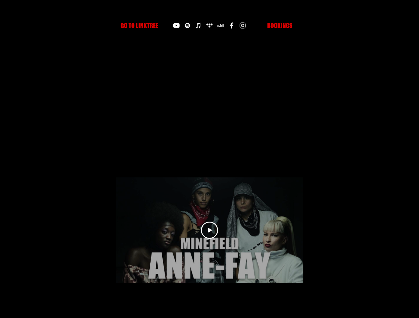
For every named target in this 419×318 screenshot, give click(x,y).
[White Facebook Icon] (232, 25)
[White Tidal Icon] (209, 25)
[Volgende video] (290, 230)
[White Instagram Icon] (243, 25)
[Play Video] (209, 230)
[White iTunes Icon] (198, 25)
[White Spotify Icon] (187, 25)
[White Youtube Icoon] (176, 25)
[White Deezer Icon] (221, 25)
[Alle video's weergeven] (209, 289)
